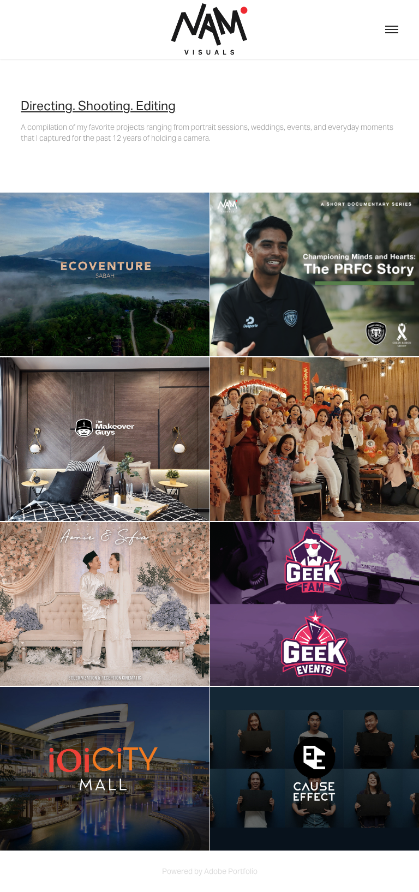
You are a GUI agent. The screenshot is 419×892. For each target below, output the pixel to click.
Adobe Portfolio (231, 871)
